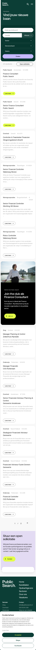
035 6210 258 (24, 607)
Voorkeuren (18, 646)
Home (21, 581)
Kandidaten (24, 585)
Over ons (23, 594)
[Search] (28, 4)
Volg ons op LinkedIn (25, 610)
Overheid (5, 607)
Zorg (3, 605)
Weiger (18, 640)
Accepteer (18, 635)
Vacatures (23, 597)
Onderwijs (5, 610)
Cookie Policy (5, 630)
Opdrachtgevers (26, 588)
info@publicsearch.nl (26, 605)
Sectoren (23, 591)
